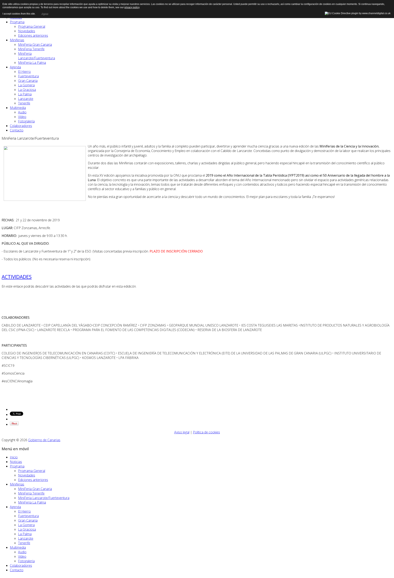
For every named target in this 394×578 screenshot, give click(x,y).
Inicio (14, 457)
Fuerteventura (28, 76)
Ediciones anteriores (33, 35)
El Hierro (24, 71)
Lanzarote (25, 98)
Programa (17, 22)
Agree (44, 13)
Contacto (16, 130)
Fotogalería (26, 121)
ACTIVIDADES (17, 276)
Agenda (15, 67)
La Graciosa (27, 89)
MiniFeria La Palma (32, 62)
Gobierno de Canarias (44, 440)
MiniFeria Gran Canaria (35, 44)
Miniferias (17, 40)
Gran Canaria (28, 80)
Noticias (16, 461)
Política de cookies (206, 432)
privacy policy (131, 7)
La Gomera (26, 85)
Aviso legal (181, 432)
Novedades (26, 31)
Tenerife (24, 103)
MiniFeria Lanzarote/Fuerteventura (36, 55)
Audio (22, 112)
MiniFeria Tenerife (31, 49)
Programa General (31, 26)
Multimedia (18, 107)
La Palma (25, 94)
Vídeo (22, 116)
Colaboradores (21, 125)
